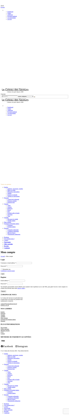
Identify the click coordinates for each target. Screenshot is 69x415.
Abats (9, 205)
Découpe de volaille (12, 219)
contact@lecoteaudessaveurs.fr (9, 304)
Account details (11, 18)
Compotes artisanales (13, 230)
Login (2, 273)
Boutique (6, 237)
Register (3, 291)
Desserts (6, 228)
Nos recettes (4, 327)
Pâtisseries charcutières (13, 192)
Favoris (3, 7)
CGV (2, 332)
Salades (9, 193)
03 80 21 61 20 (5, 305)
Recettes (6, 246)
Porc (8, 211)
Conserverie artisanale (13, 199)
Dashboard (10, 11)
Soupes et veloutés (12, 195)
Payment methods (12, 16)
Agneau (9, 207)
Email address (5, 280)
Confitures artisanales (13, 231)
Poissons (6, 198)
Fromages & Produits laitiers (11, 223)
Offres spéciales (8, 244)
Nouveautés (7, 242)
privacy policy (21, 288)
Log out (9, 19)
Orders (9, 13)
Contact (6, 240)
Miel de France (11, 233)
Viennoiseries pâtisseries (13, 234)
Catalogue (7, 248)
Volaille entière (11, 220)
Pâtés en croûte (11, 190)
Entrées (6, 187)
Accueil (3, 256)
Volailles (6, 217)
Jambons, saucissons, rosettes (15, 188)
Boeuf (9, 210)
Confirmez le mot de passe (8, 271)
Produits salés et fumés (13, 213)
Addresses (10, 14)
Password (4, 266)
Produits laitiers (11, 226)
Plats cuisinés (7, 222)
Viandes (6, 204)
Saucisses (9, 214)
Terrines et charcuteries (13, 196)
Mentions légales (5, 330)
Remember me (6, 269)
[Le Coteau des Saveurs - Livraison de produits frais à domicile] (15, 92)
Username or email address (8, 263)
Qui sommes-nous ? (9, 238)
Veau (8, 216)
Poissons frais (11, 202)
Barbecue (9, 208)
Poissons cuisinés (12, 201)
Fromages (10, 225)
